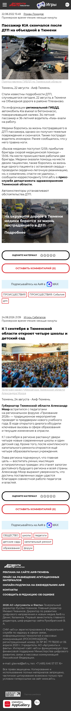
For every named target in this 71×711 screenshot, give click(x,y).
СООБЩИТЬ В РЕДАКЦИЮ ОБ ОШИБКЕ (28, 594)
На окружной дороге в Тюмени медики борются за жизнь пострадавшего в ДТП (33, 220)
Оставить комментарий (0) (36, 268)
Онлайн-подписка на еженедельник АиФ (34, 585)
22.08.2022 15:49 (11, 14)
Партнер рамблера (32, 694)
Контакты (10, 589)
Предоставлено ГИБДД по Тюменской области (32, 81)
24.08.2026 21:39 (11, 317)
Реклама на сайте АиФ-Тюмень (26, 572)
